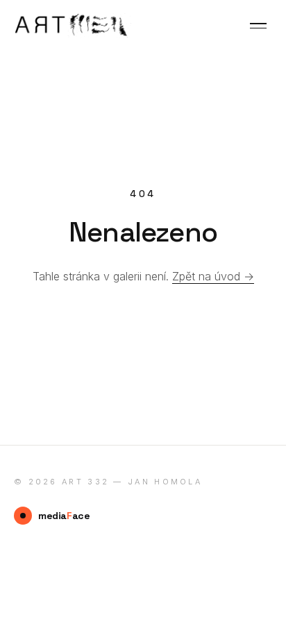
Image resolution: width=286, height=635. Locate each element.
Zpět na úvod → (213, 276)
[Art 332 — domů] (73, 25)
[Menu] (258, 25)
